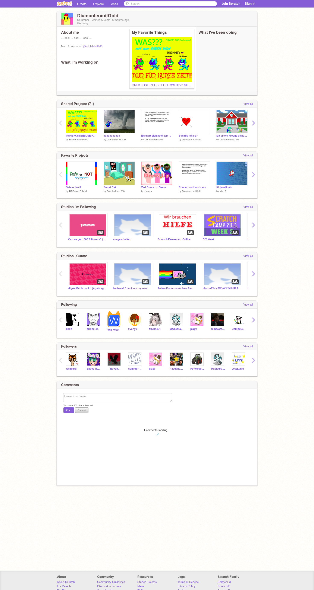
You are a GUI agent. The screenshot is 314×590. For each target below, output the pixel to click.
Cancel (82, 410)
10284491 (155, 329)
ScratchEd (224, 582)
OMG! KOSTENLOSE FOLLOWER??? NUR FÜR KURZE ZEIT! (174, 85)
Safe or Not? (73, 187)
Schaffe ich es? (188, 135)
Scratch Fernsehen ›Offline (174, 239)
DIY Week (208, 239)
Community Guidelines (111, 582)
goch (69, 329)
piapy (193, 329)
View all (248, 104)
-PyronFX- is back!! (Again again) (87, 288)
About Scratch (66, 582)
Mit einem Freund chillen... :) (232, 135)
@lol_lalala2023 (93, 46)
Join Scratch (231, 3)
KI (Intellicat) (224, 187)
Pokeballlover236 (116, 191)
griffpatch (92, 329)
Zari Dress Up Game (153, 187)
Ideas (114, 3)
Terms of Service (188, 582)
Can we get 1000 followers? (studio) (87, 239)
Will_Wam (113, 330)
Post (69, 410)
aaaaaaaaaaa (112, 135)
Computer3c (239, 329)
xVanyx (148, 191)
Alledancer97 (177, 368)
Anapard (71, 368)
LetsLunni (238, 368)
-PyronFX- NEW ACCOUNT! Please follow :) (222, 288)
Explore (98, 3)
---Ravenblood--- (114, 368)
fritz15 (223, 191)
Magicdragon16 (177, 329)
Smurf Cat (110, 187)
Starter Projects (147, 582)
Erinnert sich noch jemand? (156, 135)
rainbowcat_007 (218, 329)
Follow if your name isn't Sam (175, 288)
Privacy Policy (186, 586)
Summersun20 (135, 368)
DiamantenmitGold (78, 139)
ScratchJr (224, 586)
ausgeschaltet (121, 239)
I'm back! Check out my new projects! (132, 288)
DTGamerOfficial (78, 191)
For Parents (64, 586)
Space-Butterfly (94, 368)
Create (82, 3)
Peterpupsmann (197, 368)
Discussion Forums (109, 586)
